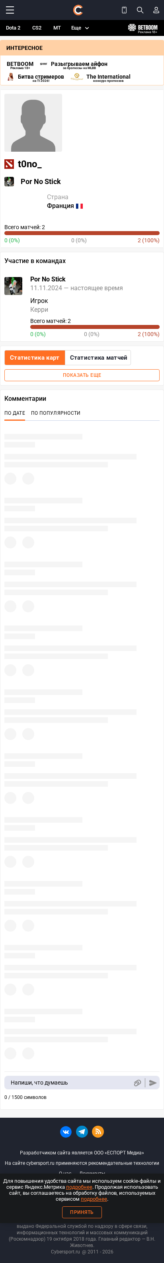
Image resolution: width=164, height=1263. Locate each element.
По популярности (56, 413)
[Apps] (124, 10)
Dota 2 (13, 28)
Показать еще (82, 375)
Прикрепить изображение (137, 1083)
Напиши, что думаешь (39, 1082)
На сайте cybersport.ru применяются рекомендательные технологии (82, 1163)
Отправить (153, 1083)
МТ (57, 28)
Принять (82, 1212)
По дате (14, 413)
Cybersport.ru (65, 1252)
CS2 (36, 28)
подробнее (79, 1187)
